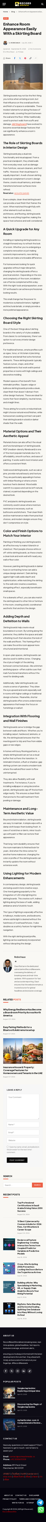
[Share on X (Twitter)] (20, 58)
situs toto (7, 1476)
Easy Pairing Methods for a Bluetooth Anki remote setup (19, 1028)
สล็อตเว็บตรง (18, 1476)
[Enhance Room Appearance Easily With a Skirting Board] (23, 77)
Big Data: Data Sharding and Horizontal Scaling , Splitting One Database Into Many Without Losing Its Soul (29, 1309)
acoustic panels (21, 193)
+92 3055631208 (18, 1459)
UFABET (6, 1473)
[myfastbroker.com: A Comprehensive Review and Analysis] (9, 1424)
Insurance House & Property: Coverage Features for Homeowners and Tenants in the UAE (22, 1070)
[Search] (42, 4)
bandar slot (32, 1473)
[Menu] (4, 4)
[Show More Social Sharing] (35, 58)
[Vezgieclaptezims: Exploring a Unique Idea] (9, 1392)
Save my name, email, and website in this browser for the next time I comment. (23, 1149)
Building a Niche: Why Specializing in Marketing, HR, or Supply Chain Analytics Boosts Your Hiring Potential (29, 1288)
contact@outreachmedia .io (22, 1456)
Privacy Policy (10, 1499)
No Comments (35, 49)
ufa (40, 1476)
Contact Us (20, 1495)
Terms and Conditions (30, 1499)
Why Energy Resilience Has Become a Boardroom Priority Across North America (22, 1012)
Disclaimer (34, 1495)
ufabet (35, 1476)
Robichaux (15, 43)
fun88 (23, 1473)
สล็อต (28, 1476)
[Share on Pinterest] (25, 58)
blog (6, 18)
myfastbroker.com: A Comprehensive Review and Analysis (29, 1423)
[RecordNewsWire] (23, 4)
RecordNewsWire (9, 1512)
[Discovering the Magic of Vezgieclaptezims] (9, 1408)
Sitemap (30, 1503)
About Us (8, 1495)
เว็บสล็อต (15, 1473)
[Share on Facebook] (14, 58)
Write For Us (18, 1503)
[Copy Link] (30, 58)
